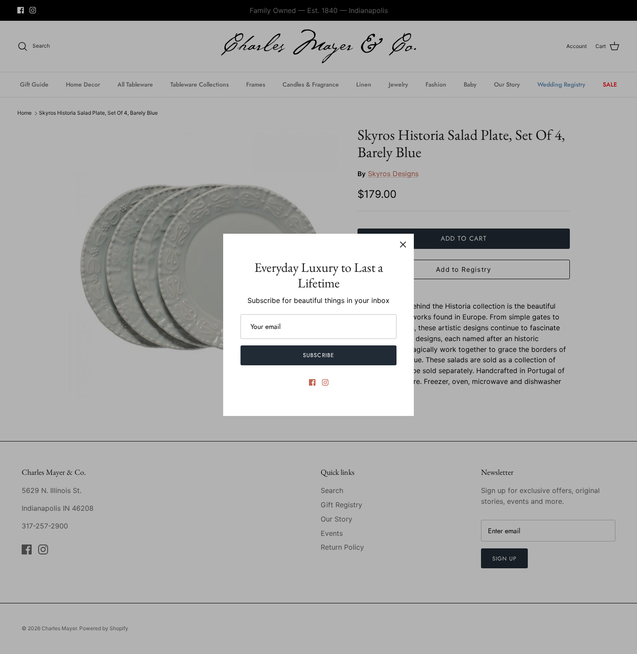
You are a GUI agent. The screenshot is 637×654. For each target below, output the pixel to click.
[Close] (403, 244)
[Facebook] (312, 382)
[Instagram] (325, 382)
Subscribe (318, 355)
